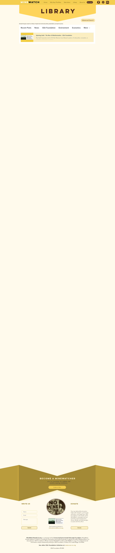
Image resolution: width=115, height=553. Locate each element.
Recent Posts (26, 28)
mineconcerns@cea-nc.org (56, 528)
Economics (76, 28)
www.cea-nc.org (70, 545)
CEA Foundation (48, 28)
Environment (64, 28)
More (86, 28)
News (36, 28)
